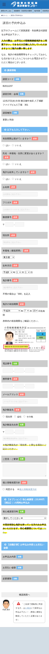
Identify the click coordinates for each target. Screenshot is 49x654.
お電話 (28, 608)
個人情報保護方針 (28, 489)
